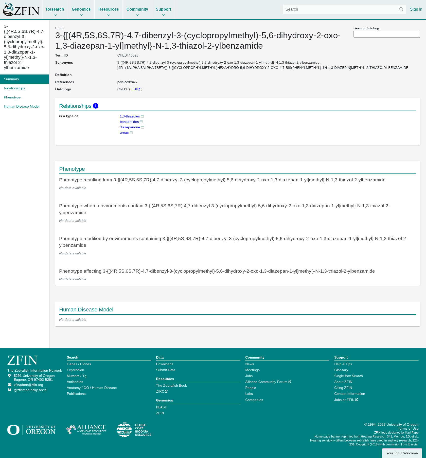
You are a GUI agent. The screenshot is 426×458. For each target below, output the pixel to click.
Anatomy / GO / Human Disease (92, 388)
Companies (254, 400)
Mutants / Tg (77, 376)
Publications (76, 394)
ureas (124, 132)
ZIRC (160, 391)
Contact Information (349, 394)
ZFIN (160, 413)
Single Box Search (348, 376)
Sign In (416, 9)
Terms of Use (408, 428)
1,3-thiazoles (130, 116)
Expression (75, 370)
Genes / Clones (79, 364)
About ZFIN (343, 382)
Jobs (249, 376)
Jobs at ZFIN (344, 400)
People (250, 388)
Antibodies (75, 382)
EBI (134, 89)
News (249, 364)
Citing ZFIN (343, 388)
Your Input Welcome (402, 453)
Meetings (252, 370)
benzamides (129, 122)
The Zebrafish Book (171, 385)
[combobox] (344, 9)
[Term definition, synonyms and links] (142, 116)
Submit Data (165, 370)
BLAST (161, 407)
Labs (249, 394)
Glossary (341, 370)
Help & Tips (343, 364)
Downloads (164, 364)
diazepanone (130, 127)
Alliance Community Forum (266, 382)
